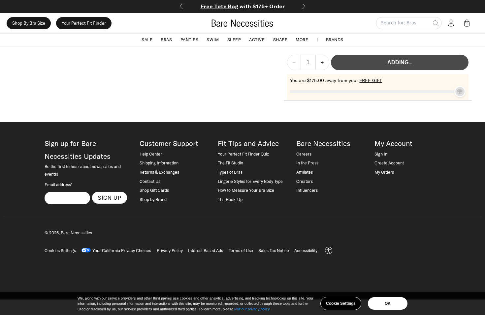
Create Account (389, 162)
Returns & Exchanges (159, 172)
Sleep (234, 39)
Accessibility (305, 250)
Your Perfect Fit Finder (84, 23)
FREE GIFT (370, 80)
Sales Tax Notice (273, 250)
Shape (280, 39)
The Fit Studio (230, 162)
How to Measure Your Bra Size (246, 190)
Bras (166, 39)
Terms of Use (241, 250)
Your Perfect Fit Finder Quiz (243, 154)
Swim (213, 39)
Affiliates (304, 172)
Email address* (58, 184)
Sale (147, 39)
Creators (304, 181)
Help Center (151, 154)
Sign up (110, 198)
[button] (468, 23)
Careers (303, 154)
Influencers (307, 190)
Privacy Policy (170, 250)
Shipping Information (159, 162)
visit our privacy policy (252, 309)
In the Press (307, 162)
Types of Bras (230, 172)
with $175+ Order (243, 6)
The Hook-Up (230, 199)
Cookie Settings (341, 303)
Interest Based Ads (205, 250)
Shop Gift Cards (154, 190)
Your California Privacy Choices (121, 250)
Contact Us (150, 181)
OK (388, 303)
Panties (189, 39)
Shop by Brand (153, 199)
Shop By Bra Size (28, 23)
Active (257, 39)
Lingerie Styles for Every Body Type (250, 181)
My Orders (384, 172)
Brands (334, 39)
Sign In (380, 154)
